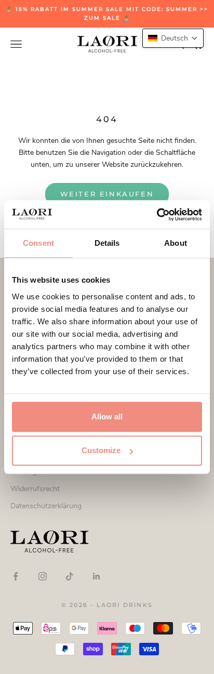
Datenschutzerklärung (46, 506)
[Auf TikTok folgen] (69, 576)
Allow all (107, 416)
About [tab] (175, 243)
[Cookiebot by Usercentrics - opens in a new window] (156, 214)
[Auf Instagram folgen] (42, 576)
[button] (173, 38)
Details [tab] (107, 243)
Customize (101, 450)
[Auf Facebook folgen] (15, 576)
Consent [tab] (38, 243)
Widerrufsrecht (35, 489)
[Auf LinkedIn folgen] (96, 576)
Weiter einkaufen (107, 194)
